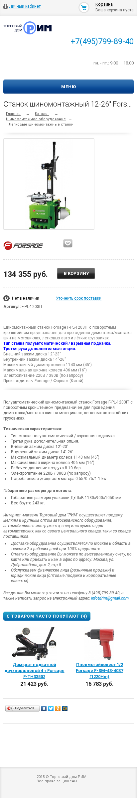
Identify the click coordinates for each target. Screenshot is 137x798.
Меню (68, 86)
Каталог (42, 114)
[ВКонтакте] (44, 708)
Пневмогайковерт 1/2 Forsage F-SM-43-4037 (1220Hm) (99, 670)
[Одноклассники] (58, 708)
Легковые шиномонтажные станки (41, 124)
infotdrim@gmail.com (110, 598)
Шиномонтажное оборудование (36, 119)
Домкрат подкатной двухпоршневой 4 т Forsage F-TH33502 (34, 670)
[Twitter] (51, 708)
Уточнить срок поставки (78, 298)
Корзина (104, 4)
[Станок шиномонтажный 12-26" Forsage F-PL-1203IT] (49, 185)
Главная (13, 114)
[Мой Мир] (65, 708)
